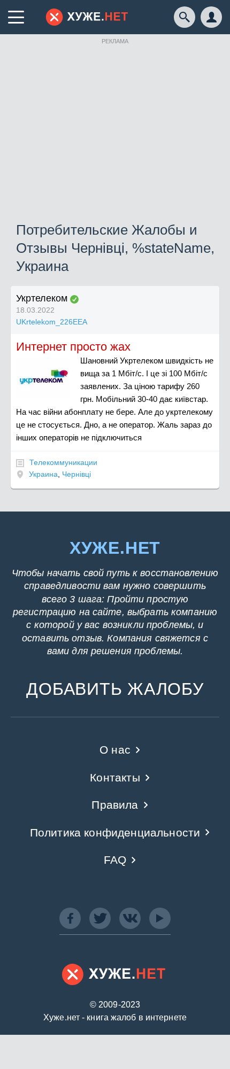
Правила (114, 805)
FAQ (115, 860)
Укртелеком (41, 298)
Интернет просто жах (73, 346)
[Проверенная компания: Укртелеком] (74, 299)
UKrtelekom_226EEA (51, 321)
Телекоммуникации (63, 462)
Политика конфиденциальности (115, 832)
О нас (115, 749)
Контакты (115, 777)
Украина (43, 474)
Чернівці (76, 474)
